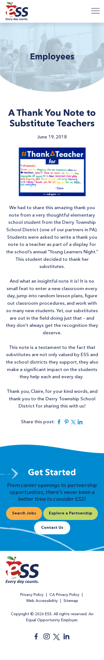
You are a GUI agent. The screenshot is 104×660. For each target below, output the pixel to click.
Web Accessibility (42, 601)
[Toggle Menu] (95, 10)
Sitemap (71, 601)
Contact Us (52, 528)
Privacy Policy (32, 595)
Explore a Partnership (70, 513)
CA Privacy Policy (64, 595)
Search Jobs (24, 513)
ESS (17, 12)
